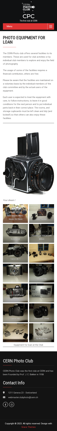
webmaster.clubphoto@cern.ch (23, 397)
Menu (9, 26)
